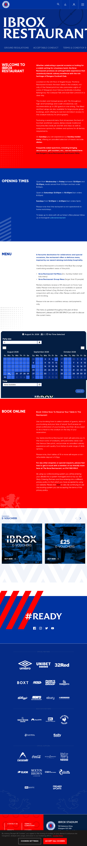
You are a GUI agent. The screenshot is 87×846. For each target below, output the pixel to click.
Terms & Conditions (29, 824)
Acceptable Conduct (45, 48)
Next (80, 518)
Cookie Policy (58, 836)
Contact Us (12, 824)
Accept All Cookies (55, 841)
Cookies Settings (30, 841)
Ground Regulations (16, 48)
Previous (76, 518)
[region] (43, 838)
